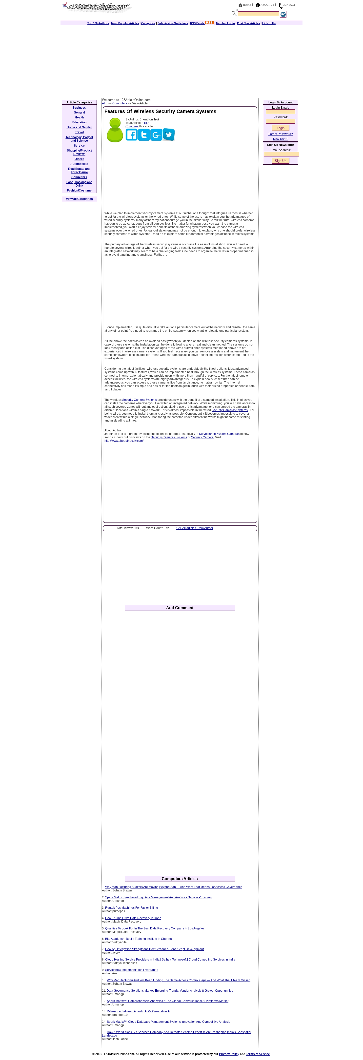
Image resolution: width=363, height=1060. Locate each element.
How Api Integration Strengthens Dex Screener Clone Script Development (154, 949)
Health (79, 117)
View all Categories (79, 199)
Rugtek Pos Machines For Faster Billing (131, 907)
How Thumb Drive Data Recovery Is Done (133, 918)
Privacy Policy (229, 1054)
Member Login (225, 23)
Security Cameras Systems (230, 410)
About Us (267, 4)
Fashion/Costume (79, 190)
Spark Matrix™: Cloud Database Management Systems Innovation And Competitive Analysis (168, 1021)
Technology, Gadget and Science (79, 138)
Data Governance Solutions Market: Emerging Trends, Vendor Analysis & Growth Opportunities (170, 990)
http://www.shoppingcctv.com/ (123, 441)
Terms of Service (258, 1054)
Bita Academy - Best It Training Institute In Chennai (139, 939)
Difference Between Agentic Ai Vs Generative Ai (138, 1011)
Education (79, 122)
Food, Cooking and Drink (79, 183)
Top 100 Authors (98, 23)
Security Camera (202, 437)
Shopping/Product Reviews (79, 152)
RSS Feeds (197, 23)
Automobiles (79, 164)
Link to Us (269, 23)
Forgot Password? (280, 134)
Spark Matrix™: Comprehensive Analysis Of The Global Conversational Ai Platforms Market (167, 1001)
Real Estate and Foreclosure (79, 170)
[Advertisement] (181, 61)
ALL (104, 103)
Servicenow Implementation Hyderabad (131, 970)
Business (79, 107)
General (79, 112)
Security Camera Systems (139, 400)
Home (247, 4)
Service (79, 145)
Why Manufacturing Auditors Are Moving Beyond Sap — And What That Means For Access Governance (173, 887)
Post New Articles (248, 23)
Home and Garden (79, 127)
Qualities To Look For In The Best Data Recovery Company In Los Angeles (154, 928)
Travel (79, 132)
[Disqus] (180, 679)
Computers (119, 103)
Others (79, 159)
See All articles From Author (194, 528)
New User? (280, 139)
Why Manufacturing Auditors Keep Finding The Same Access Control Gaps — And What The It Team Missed (178, 980)
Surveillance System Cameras (219, 434)
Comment (132, 126)
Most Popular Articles (125, 23)
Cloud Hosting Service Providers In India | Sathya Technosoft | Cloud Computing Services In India (170, 959)
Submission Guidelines (173, 23)
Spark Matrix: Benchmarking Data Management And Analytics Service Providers (158, 897)
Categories (148, 23)
